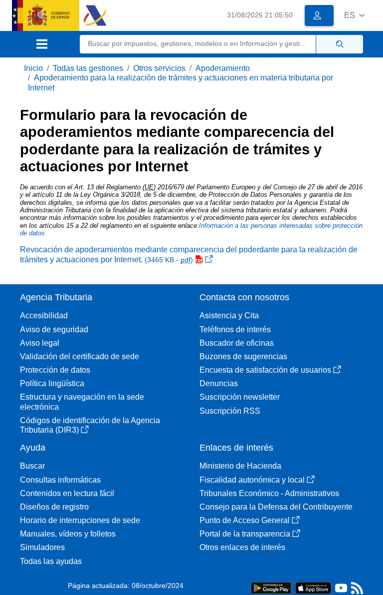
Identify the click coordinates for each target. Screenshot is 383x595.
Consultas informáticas (60, 480)
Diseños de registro (54, 507)
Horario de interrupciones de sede (80, 520)
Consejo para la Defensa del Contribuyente (276, 507)
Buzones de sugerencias (243, 356)
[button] (354, 15)
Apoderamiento (222, 68)
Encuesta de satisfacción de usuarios (265, 370)
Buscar (32, 466)
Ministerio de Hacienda (240, 466)
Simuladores (42, 547)
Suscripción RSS (229, 411)
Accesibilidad (44, 315)
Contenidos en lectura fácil (67, 493)
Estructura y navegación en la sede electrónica (82, 402)
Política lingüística (52, 383)
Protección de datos (55, 370)
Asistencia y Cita (229, 315)
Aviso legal (39, 343)
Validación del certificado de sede (79, 356)
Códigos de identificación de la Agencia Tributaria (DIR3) (90, 425)
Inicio (33, 68)
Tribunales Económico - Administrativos (269, 493)
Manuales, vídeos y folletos (68, 534)
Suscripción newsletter (239, 397)
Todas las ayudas (51, 561)
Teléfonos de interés (235, 329)
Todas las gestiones (88, 68)
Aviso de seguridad (54, 329)
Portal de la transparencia (244, 534)
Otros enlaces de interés (242, 547)
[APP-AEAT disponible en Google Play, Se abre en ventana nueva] (271, 587)
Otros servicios (159, 68)
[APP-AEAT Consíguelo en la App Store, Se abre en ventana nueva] (313, 587)
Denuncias (218, 383)
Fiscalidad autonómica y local (252, 480)
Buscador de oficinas (236, 343)
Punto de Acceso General (244, 520)
